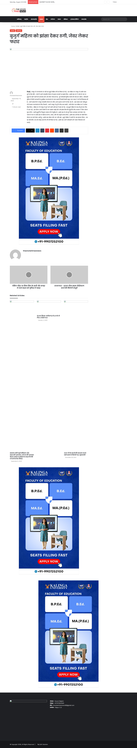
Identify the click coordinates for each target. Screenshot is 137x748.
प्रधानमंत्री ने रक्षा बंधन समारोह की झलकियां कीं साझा (52, 2)
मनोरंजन (53, 19)
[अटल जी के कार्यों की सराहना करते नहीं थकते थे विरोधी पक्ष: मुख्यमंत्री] (76, 375)
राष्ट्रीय (26, 19)
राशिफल (66, 19)
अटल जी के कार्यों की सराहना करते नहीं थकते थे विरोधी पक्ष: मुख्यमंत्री (75, 454)
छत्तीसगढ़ (19, 19)
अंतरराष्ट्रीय (34, 19)
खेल (47, 19)
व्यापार (59, 19)
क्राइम (41, 19)
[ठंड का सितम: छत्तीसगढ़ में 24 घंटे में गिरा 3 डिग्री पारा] (49, 307)
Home (13, 26)
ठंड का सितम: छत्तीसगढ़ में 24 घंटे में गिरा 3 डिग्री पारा (48, 317)
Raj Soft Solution (43, 744)
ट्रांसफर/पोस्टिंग (74, 19)
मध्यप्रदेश (83, 19)
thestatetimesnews (16, 95)
